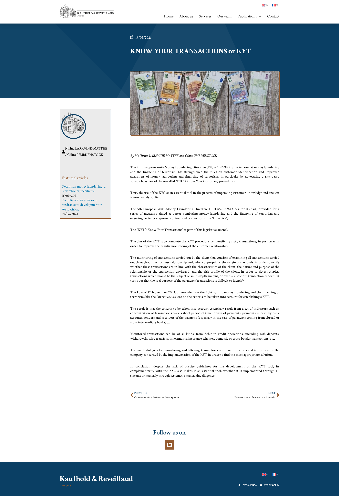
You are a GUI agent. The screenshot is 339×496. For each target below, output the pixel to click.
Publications (247, 16)
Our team (224, 16)
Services (205, 16)
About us (186, 16)
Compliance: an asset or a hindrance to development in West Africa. (82, 205)
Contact (273, 16)
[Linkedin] (169, 445)
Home (168, 16)
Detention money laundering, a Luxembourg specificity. (83, 188)
